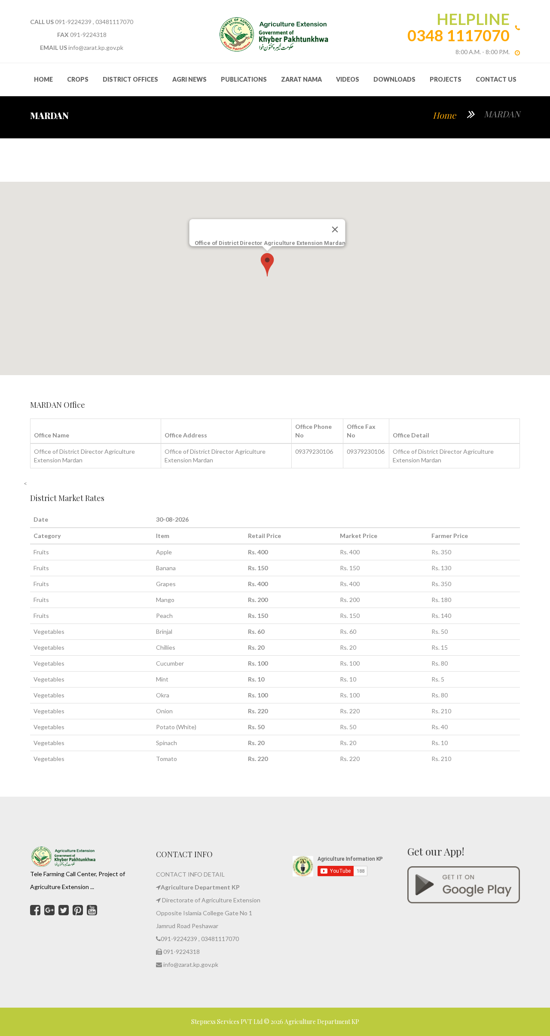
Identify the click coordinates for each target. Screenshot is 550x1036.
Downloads (394, 79)
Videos (347, 79)
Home (444, 115)
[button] (267, 264)
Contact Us (496, 79)
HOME (43, 79)
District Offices (130, 79)
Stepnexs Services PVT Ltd (227, 1022)
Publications (244, 79)
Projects (445, 79)
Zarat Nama (301, 79)
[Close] (335, 229)
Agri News (189, 79)
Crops (78, 79)
